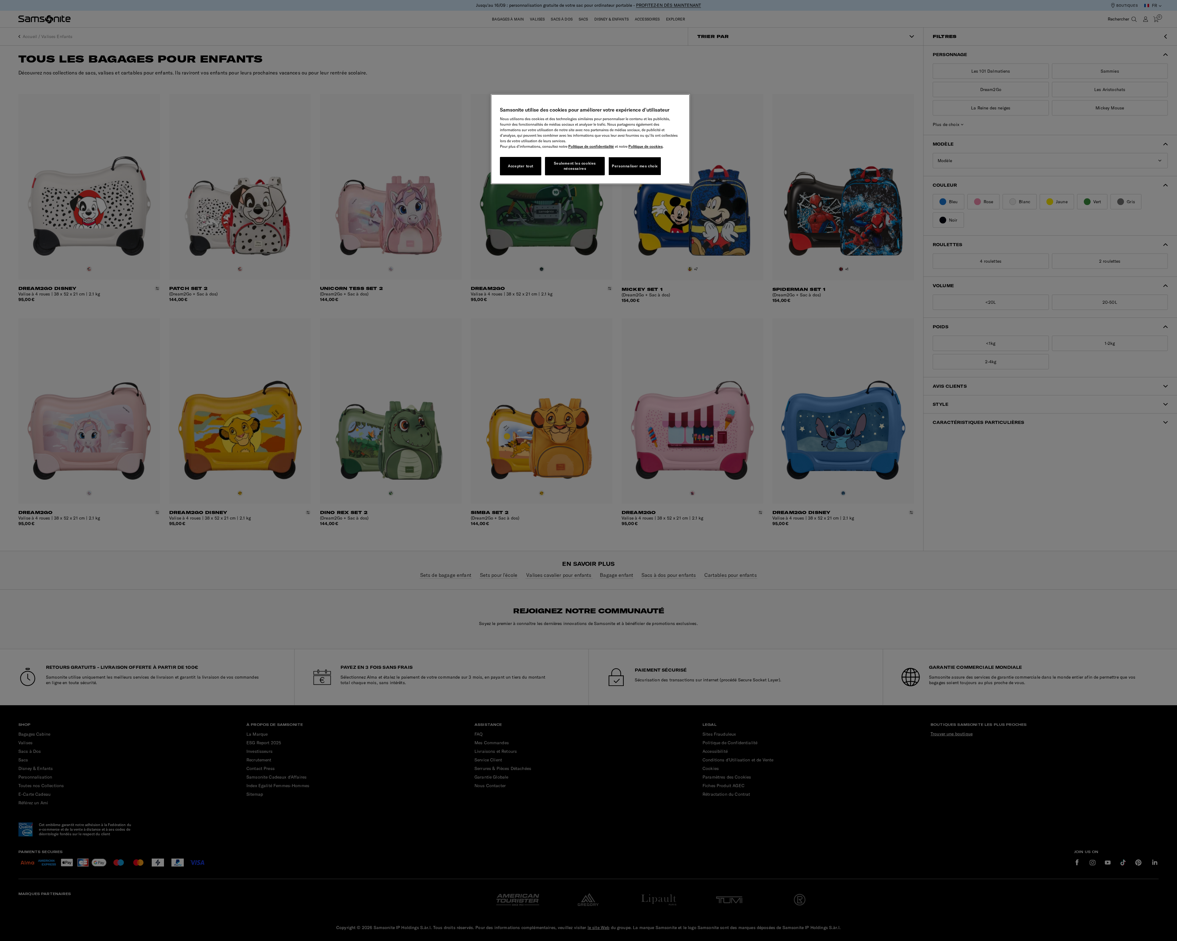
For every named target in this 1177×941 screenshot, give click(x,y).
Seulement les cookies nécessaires (575, 166)
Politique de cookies (645, 146)
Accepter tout (520, 166)
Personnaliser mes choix (635, 166)
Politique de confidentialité (591, 146)
